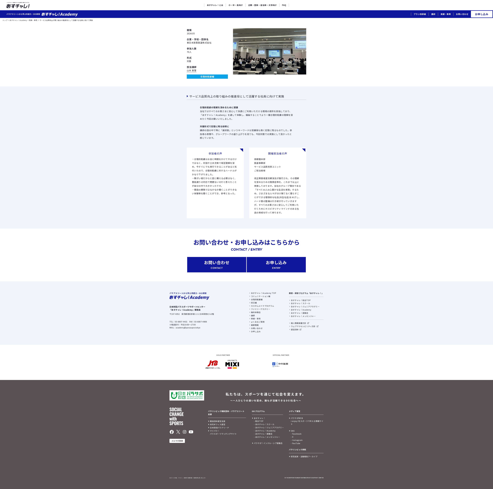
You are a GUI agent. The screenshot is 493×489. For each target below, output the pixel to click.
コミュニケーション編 (260, 296)
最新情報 (255, 325)
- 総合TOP (258, 421)
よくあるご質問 (257, 321)
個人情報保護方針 (298, 323)
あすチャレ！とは (215, 5)
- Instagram (297, 440)
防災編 (254, 302)
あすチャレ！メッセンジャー (303, 316)
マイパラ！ (215, 430)
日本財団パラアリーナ (219, 427)
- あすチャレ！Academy (265, 430)
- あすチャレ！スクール (264, 424)
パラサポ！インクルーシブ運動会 (268, 443)
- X (292, 436)
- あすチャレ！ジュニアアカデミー (269, 427)
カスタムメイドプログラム (262, 305)
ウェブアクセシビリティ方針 (303, 326)
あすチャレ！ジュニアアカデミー (305, 306)
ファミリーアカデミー (260, 309)
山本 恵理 (191, 70)
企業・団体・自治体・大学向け (262, 5)
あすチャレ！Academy (301, 309)
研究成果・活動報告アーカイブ (304, 456)
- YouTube (295, 443)
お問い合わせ (462, 14)
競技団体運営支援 (217, 421)
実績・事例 (446, 14)
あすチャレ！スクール (300, 303)
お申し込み (482, 14)
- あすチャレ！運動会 (263, 433)
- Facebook (296, 433)
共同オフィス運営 (217, 424)
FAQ (284, 5)
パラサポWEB (297, 418)
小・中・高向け (236, 5)
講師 (433, 14)
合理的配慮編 (257, 299)
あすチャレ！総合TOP (301, 300)
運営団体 (295, 329)
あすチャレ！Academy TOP (263, 293)
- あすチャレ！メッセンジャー (267, 437)
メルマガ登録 (177, 440)
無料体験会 (256, 312)
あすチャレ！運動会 (299, 313)
